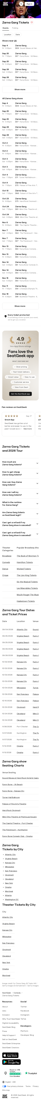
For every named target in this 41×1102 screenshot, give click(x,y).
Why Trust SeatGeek (11, 1019)
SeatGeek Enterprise (11, 1043)
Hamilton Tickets (25, 562)
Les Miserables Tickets (27, 588)
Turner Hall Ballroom (11, 797)
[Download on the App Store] (10, 1055)
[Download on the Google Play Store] (11, 1062)
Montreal (9, 891)
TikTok (23, 1019)
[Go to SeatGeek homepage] (5, 3)
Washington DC (12, 899)
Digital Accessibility (10, 1023)
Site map (6, 1090)
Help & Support (9, 1035)
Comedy (6, 562)
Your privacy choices (15, 1086)
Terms (28, 1086)
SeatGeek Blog (8, 1027)
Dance (5, 569)
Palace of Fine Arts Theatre (14, 804)
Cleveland (21, 713)
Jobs (4, 1011)
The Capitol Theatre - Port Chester (17, 823)
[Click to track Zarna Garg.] (32, 22)
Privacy (35, 1086)
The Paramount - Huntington (15, 830)
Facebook (24, 1011)
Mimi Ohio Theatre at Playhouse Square (19, 817)
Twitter (23, 1006)
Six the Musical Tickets (27, 582)
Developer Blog (27, 1035)
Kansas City (22, 662)
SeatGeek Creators (10, 1047)
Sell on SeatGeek (9, 1039)
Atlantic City (22, 629)
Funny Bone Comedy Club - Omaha (17, 836)
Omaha (20, 746)
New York (9, 883)
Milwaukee (21, 688)
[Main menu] (37, 3)
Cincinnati (21, 707)
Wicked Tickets (24, 569)
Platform (24, 1031)
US (15, 40)
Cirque (5, 575)
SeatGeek (6, 993)
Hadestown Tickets (26, 601)
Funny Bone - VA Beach (12, 784)
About (5, 1006)
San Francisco (23, 694)
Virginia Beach (23, 636)
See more (28, 429)
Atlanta (8, 895)
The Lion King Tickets (26, 575)
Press (4, 1031)
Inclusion (6, 1015)
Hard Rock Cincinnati (11, 810)
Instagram (24, 1015)
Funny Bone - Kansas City (13, 791)
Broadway (7, 556)
